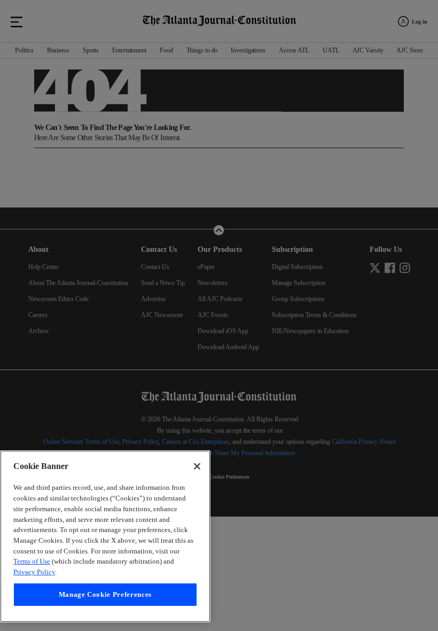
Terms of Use (172, 551)
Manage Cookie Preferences (105, 594)
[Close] (197, 445)
